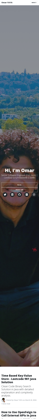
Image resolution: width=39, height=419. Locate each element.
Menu (33, 2)
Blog (19, 185)
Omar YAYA (6, 2)
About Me (19, 190)
